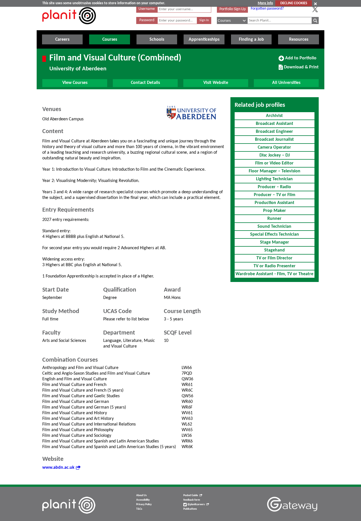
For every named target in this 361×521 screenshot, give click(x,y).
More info (265, 3)
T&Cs (139, 509)
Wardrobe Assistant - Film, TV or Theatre (274, 274)
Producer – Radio (274, 187)
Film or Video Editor (274, 163)
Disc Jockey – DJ (274, 155)
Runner (274, 218)
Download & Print (301, 69)
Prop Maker (274, 211)
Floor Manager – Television (274, 171)
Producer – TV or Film (274, 195)
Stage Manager (274, 242)
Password (146, 20)
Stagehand (274, 250)
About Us (141, 495)
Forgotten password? (267, 8)
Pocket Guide (190, 495)
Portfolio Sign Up (232, 9)
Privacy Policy (144, 504)
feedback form (191, 500)
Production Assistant (274, 203)
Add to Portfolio (300, 60)
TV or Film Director (274, 258)
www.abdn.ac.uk (58, 467)
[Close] (315, 3)
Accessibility (143, 500)
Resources (298, 39)
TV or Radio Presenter (275, 266)
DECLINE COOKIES (293, 3)
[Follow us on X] (315, 9)
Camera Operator (274, 147)
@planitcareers (196, 504)
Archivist (274, 116)
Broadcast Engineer (274, 131)
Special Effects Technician (274, 234)
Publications (190, 509)
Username (146, 9)
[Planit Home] (69, 27)
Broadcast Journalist (274, 139)
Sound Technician (274, 226)
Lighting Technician (274, 179)
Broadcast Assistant (274, 123)
